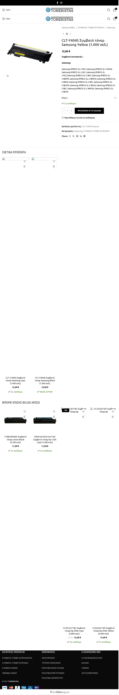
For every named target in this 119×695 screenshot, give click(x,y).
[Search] (109, 10)
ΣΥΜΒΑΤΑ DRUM (10, 668)
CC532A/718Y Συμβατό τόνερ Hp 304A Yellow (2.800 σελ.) (103, 631)
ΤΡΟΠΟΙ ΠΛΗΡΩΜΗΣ (51, 663)
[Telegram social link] (84, 136)
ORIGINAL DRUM (9, 673)
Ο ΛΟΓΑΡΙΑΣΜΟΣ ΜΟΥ (92, 658)
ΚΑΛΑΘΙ (85, 663)
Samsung (111, 27)
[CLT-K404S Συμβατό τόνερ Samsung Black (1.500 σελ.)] (45, 266)
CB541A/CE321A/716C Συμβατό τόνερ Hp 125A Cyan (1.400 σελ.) (44, 440)
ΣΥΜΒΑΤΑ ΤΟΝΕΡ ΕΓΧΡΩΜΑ (91, 27)
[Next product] (70, 34)
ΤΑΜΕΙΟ (85, 668)
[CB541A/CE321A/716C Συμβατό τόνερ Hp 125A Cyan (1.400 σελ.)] (45, 421)
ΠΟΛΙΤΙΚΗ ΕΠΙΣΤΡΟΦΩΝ (53, 673)
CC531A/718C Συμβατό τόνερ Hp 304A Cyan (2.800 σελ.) (74, 631)
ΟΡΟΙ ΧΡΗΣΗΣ (48, 658)
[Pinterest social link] (77, 136)
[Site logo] (59, 10)
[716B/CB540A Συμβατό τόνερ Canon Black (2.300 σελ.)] (15, 421)
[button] (24, 166)
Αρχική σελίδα (68, 27)
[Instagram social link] (61, 3)
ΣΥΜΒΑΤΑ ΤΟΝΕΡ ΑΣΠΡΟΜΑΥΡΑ (17, 658)
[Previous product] (63, 34)
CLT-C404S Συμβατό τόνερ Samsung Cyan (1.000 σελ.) (15, 381)
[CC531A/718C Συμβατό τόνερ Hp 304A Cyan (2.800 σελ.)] (74, 516)
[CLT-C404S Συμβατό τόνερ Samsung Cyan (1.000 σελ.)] (15, 266)
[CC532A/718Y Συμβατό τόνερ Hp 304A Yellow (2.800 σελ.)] (103, 516)
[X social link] (73, 136)
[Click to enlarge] (7, 75)
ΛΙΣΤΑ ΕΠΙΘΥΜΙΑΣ (90, 673)
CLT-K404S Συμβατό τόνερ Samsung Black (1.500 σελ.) (45, 381)
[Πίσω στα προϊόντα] (67, 34)
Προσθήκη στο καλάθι (89, 111)
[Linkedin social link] (81, 136)
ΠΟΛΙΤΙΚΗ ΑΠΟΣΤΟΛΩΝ (53, 668)
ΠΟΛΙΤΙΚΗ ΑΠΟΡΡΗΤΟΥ (52, 678)
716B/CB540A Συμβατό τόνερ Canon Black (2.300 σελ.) (15, 440)
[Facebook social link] (57, 3)
